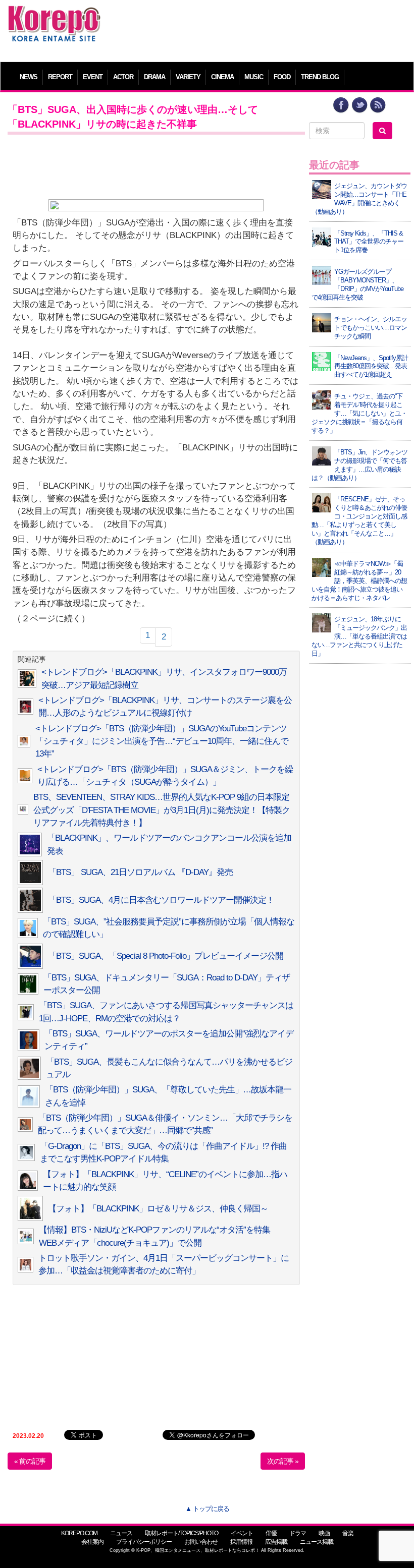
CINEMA (222, 77)
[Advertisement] (258, 27)
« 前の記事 (29, 1461)
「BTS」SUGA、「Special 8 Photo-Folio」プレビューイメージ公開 (165, 956)
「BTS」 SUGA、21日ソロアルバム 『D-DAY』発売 (140, 872)
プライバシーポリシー (144, 1541)
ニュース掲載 (316, 1541)
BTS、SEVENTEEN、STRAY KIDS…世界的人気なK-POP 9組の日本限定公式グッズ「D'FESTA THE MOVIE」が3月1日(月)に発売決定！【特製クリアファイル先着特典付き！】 (161, 810)
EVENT (92, 77)
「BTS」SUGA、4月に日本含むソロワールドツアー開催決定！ (161, 900)
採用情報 (241, 1541)
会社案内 (92, 1541)
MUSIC (253, 77)
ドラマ (297, 1533)
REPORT (60, 77)
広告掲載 (276, 1541)
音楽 (347, 1533)
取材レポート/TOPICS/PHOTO (181, 1533)
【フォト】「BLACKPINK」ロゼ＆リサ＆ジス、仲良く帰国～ (158, 1208)
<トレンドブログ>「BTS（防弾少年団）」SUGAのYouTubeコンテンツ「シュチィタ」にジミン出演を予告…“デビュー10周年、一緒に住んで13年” (161, 741)
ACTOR (123, 77)
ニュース (121, 1533)
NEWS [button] (28, 77)
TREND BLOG (320, 77)
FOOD (282, 77)
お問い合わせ (201, 1541)
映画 (324, 1533)
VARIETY (188, 77)
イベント (242, 1533)
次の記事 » (282, 1461)
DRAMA (154, 77)
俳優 (271, 1533)
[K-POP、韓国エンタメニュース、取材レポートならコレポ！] (54, 15)
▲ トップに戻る (207, 1509)
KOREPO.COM (79, 1533)
